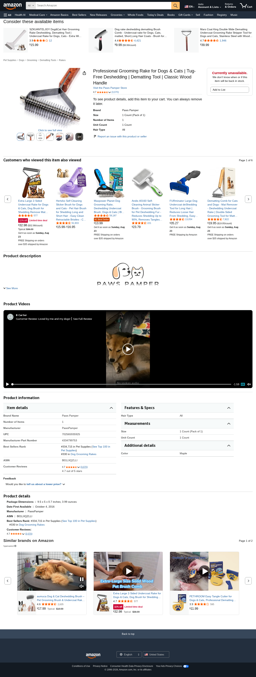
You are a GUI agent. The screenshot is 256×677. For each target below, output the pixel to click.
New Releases (98, 14)
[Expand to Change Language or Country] (194, 7)
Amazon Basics (59, 14)
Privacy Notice (100, 666)
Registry (222, 14)
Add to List (219, 89)
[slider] (121, 384)
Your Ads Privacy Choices (169, 666)
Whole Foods (135, 14)
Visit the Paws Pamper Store (110, 87)
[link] (55, 45)
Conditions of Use (81, 666)
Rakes (62, 60)
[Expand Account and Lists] (220, 7)
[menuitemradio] (243, 384)
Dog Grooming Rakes (83, 454)
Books (171, 14)
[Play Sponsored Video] (128, 571)
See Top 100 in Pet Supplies (79, 520)
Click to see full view (50, 130)
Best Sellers (79, 14)
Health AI (20, 14)
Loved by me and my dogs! (54, 318)
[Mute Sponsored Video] (82, 586)
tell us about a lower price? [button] (44, 484)
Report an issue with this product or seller (122, 136)
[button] (7, 15)
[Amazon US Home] (93, 656)
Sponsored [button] (8, 546)
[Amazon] (13, 5)
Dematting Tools (48, 60)
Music (234, 14)
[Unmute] (249, 384)
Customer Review (26, 318)
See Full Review (82, 318)
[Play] (7, 384)
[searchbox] (103, 5)
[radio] (21, 137)
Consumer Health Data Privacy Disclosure (131, 666)
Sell (198, 14)
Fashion (208, 14)
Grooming (32, 60)
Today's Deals (155, 14)
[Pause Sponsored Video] (82, 579)
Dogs (21, 60)
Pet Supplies (9, 60)
